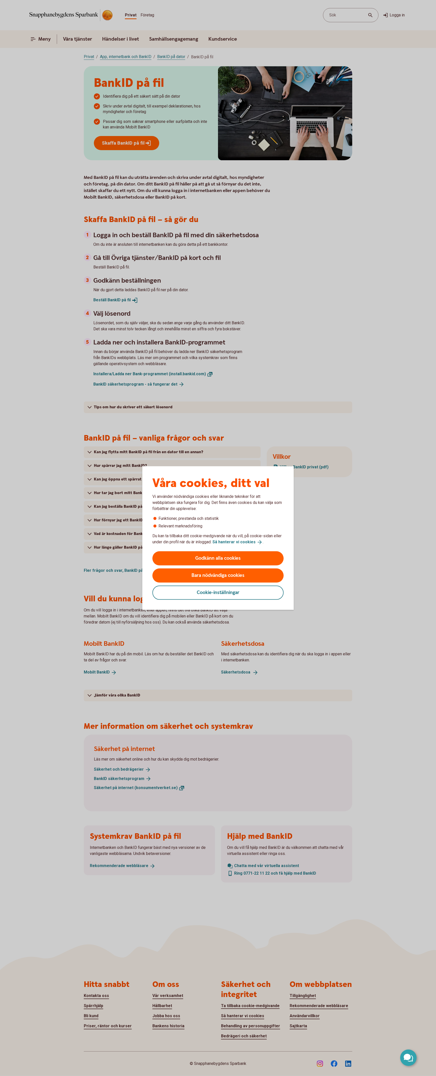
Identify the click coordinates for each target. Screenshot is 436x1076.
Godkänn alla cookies (218, 558)
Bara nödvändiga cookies (218, 575)
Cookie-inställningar (218, 592)
